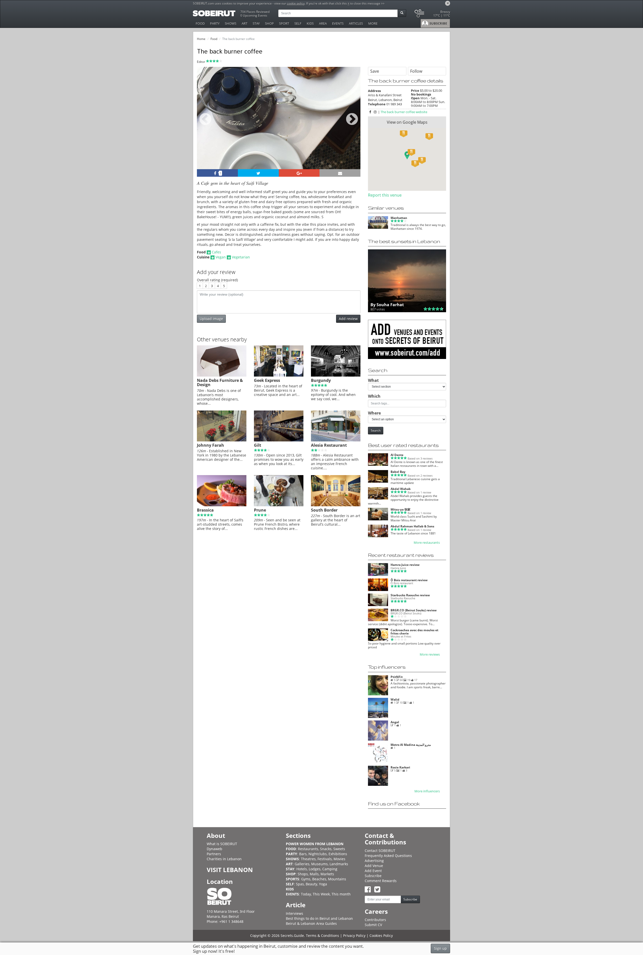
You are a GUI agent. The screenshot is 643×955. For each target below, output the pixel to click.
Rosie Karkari (400, 767)
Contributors (375, 919)
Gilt (257, 445)
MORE (373, 23)
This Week (321, 894)
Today (306, 894)
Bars (303, 853)
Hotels (301, 869)
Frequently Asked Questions (388, 855)
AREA (323, 23)
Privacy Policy (354, 935)
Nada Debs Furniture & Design (220, 383)
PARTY (215, 23)
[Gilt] (278, 440)
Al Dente (397, 455)
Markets (327, 874)
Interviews (294, 913)
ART (244, 23)
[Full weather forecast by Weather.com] (432, 14)
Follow (416, 71)
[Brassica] (221, 505)
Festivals (324, 858)
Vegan (221, 257)
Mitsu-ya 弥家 (400, 509)
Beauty (311, 884)
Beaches (319, 879)
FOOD (200, 23)
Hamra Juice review (405, 565)
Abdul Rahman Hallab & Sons (412, 526)
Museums (319, 863)
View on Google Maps (407, 122)
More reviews (430, 654)
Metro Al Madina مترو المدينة (411, 745)
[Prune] (278, 505)
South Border (324, 510)
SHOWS (230, 23)
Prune (260, 510)
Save (374, 71)
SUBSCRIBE (438, 23)
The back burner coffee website (404, 112)
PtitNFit (397, 677)
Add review (348, 318)
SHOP (269, 23)
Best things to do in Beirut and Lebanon (319, 918)
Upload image (211, 318)
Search (376, 430)
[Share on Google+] (299, 173)
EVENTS (338, 23)
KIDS (310, 23)
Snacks (326, 848)
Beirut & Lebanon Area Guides (311, 923)
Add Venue (374, 865)
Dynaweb (214, 848)
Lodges (314, 869)
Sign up (440, 948)
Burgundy (321, 380)
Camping (329, 869)
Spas (300, 884)
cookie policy (296, 3)
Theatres (308, 858)
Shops (303, 874)
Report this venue (385, 195)
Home (201, 39)
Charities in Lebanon (224, 858)
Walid (395, 699)
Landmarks (339, 863)
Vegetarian (241, 257)
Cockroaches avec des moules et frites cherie (414, 631)
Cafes (216, 252)
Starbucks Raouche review (410, 595)
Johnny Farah (210, 445)
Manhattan (399, 218)
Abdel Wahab (401, 489)
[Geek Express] (278, 375)
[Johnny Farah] (221, 440)
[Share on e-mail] (339, 173)
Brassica (205, 510)
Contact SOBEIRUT (380, 850)
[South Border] (335, 505)
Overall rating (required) (217, 280)
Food (213, 39)
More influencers (427, 791)
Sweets (339, 848)
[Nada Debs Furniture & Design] (221, 375)
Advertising (374, 860)
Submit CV (373, 924)
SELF (297, 23)
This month (341, 894)
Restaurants (308, 848)
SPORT (284, 23)
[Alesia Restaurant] (335, 440)
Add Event (373, 870)
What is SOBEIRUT (222, 843)
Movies (339, 858)
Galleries (302, 863)
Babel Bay (398, 472)
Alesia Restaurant (329, 445)
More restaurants (427, 542)
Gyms (305, 879)
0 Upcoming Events (253, 15)
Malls (314, 874)
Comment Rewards (381, 880)
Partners (214, 853)
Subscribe (373, 875)
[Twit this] (258, 173)
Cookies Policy (381, 935)
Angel (395, 722)
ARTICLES (356, 23)
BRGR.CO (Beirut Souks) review (414, 610)
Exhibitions (338, 853)
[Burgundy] (335, 375)
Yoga (323, 884)
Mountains (337, 879)
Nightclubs (317, 853)
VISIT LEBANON (230, 870)
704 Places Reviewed (255, 12)
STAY (256, 23)
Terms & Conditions (322, 935)
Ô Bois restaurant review (409, 580)
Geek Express (267, 380)
